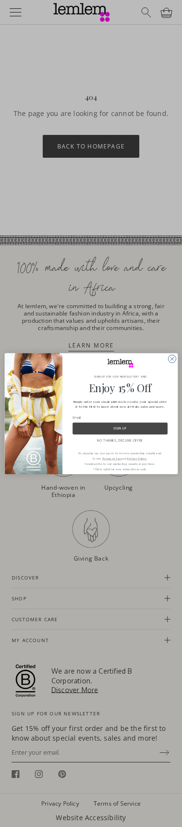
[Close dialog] (172, 359)
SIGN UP (119, 428)
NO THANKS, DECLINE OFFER (120, 440)
